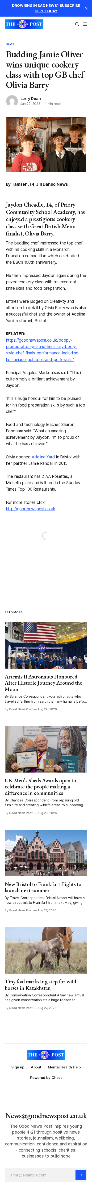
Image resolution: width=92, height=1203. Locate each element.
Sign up (17, 1067)
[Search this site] (77, 24)
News (10, 43)
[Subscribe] (80, 1175)
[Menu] (85, 24)
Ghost (56, 1077)
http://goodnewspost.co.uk (30, 509)
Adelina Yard (43, 457)
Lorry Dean (31, 98)
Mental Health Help (64, 1067)
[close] (86, 8)
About (36, 1067)
